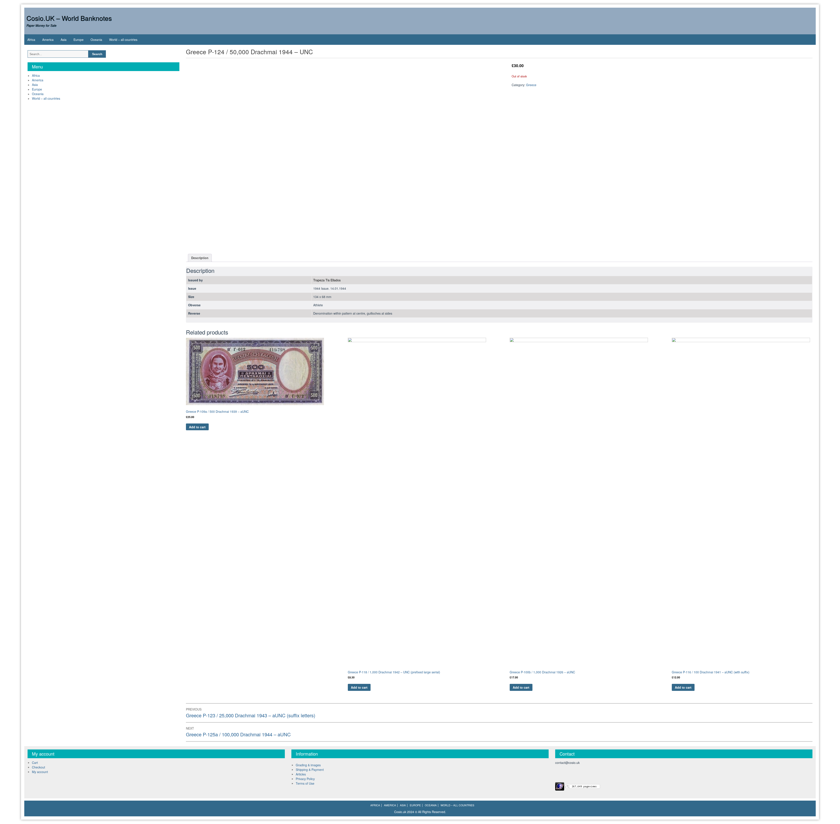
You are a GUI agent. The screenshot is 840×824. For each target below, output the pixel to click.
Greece (531, 85)
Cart (35, 762)
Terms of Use (305, 783)
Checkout (38, 767)
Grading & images (308, 765)
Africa (31, 39)
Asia (63, 39)
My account (40, 772)
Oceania (96, 39)
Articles (301, 774)
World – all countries (123, 39)
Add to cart (197, 427)
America (48, 39)
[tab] (200, 258)
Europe (79, 39)
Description (199, 258)
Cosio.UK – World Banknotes (69, 18)
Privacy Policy (305, 779)
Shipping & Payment (310, 769)
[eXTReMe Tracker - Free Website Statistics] (559, 786)
